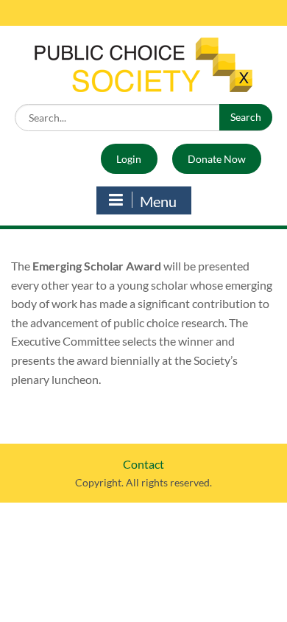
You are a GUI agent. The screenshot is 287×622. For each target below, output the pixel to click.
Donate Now (217, 159)
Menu (158, 201)
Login (128, 159)
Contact (143, 464)
